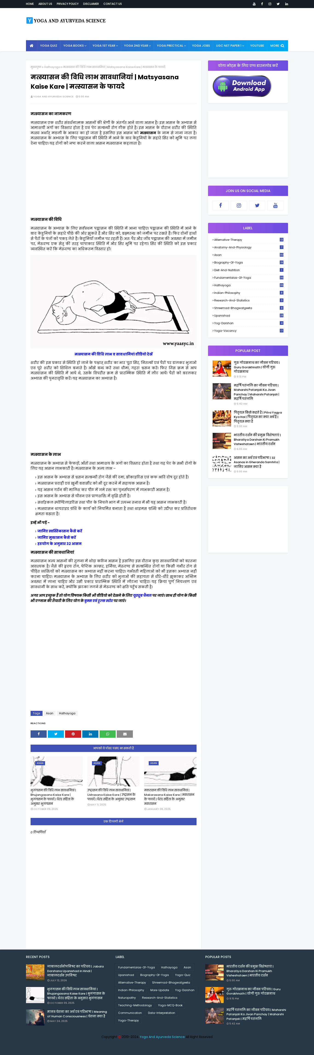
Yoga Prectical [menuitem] (170, 45)
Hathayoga (52, 67)
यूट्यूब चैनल (142, 595)
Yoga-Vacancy (248, 331)
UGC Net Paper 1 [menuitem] (228, 45)
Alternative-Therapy (248, 240)
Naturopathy (127, 998)
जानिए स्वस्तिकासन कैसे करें (59, 531)
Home (30, 4)
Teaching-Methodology (135, 1005)
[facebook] (262, 4)
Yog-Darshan (248, 323)
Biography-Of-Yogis (248, 262)
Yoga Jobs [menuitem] (201, 45)
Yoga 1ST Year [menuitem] (104, 45)
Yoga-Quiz (182, 975)
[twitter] (278, 4)
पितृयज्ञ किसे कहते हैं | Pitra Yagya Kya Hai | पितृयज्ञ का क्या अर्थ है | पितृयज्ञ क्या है (258, 417)
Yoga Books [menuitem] (73, 45)
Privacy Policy (68, 4)
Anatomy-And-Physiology (248, 247)
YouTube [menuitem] (257, 45)
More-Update (159, 990)
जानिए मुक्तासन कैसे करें (56, 537)
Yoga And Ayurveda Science (53, 96)
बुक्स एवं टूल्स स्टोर (98, 600)
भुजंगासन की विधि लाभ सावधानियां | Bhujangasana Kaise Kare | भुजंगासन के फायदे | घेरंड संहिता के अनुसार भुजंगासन (53, 797)
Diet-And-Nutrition (248, 270)
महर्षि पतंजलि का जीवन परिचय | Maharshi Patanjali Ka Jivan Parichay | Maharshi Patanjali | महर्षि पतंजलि (256, 392)
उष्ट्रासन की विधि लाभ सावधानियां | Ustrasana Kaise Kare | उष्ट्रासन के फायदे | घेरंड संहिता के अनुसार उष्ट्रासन (111, 794)
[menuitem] (31, 45)
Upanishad (248, 316)
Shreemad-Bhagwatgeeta (248, 308)
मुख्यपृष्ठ (36, 67)
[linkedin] (286, 4)
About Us (45, 4)
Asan (49, 713)
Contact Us (112, 4)
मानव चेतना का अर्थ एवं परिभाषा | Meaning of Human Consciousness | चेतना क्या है (77, 1014)
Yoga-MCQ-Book (170, 1005)
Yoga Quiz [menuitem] (48, 45)
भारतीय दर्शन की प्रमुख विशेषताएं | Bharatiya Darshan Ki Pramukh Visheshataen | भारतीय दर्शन (257, 439)
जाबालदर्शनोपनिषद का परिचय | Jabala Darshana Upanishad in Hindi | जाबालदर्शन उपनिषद (75, 971)
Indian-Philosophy (248, 293)
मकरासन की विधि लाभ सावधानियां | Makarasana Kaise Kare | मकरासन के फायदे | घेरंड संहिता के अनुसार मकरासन (169, 797)
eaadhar (115, 1049)
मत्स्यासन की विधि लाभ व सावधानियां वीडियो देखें (113, 354)
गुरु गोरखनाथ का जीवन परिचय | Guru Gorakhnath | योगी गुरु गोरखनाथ (257, 367)
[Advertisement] (114, 181)
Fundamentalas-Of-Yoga (248, 278)
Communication (130, 1013)
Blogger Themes (158, 1049)
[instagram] (270, 4)
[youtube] (254, 4)
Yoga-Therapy (128, 1020)
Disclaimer (91, 4)
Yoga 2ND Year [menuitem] (136, 45)
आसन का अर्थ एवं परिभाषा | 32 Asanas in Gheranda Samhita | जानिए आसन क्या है (257, 462)
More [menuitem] (274, 45)
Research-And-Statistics (248, 300)
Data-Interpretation (161, 1013)
